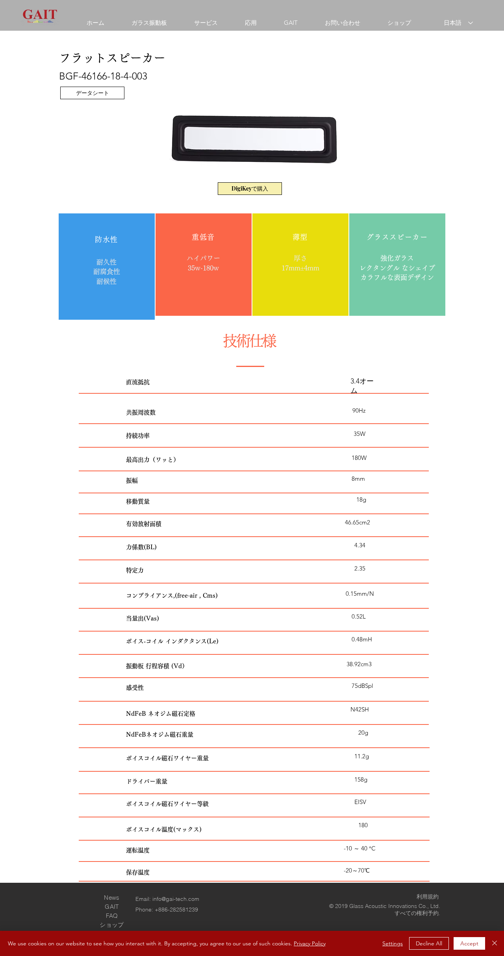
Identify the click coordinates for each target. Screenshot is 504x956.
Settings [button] (392, 943)
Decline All (429, 943)
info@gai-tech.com (175, 898)
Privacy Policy (310, 943)
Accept (469, 943)
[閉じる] (494, 943)
